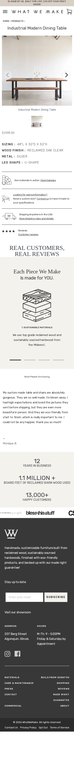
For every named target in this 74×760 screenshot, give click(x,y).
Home (6, 21)
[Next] (66, 75)
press (9, 688)
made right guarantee (61, 697)
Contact (11, 694)
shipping (63, 683)
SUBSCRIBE (55, 597)
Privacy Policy (28, 727)
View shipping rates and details (36, 218)
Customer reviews (28, 234)
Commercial (13, 705)
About (64, 705)
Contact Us (11, 727)
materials (12, 677)
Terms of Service (59, 727)
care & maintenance (19, 683)
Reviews (63, 688)
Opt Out (43, 727)
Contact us (43, 198)
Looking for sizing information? (30, 194)
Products (17, 21)
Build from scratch (55, 677)
